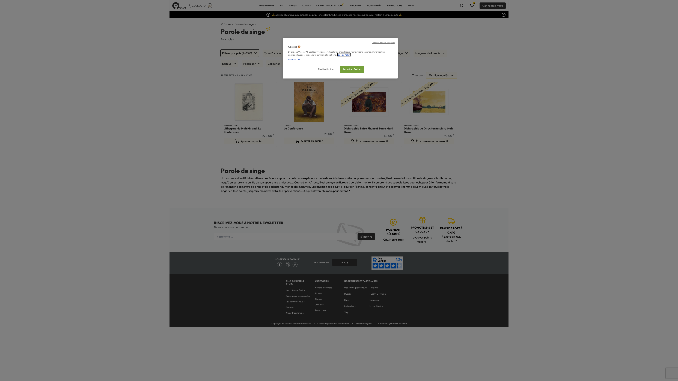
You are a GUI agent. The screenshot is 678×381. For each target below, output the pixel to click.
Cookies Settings (326, 69)
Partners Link (294, 59)
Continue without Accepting (383, 42)
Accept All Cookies (352, 69)
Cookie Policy (344, 55)
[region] (340, 58)
